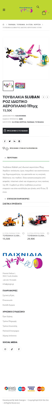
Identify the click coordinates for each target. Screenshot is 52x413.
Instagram (5, 349)
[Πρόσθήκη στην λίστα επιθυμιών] (23, 234)
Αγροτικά (36, 233)
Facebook (5, 141)
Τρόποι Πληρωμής (10, 321)
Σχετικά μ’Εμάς (8, 295)
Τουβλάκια (39, 122)
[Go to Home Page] (4, 24)
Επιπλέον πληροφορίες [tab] (18, 199)
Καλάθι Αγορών (9, 305)
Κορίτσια (22, 122)
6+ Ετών (15, 122)
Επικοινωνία (7, 300)
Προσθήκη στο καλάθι (17, 131)
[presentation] (6, 58)
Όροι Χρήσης (8, 316)
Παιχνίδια (30, 122)
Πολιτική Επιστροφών (11, 331)
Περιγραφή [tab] (12, 157)
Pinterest (19, 141)
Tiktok (11, 349)
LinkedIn (14, 141)
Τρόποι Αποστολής (10, 326)
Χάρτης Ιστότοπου (10, 335)
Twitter (9, 141)
